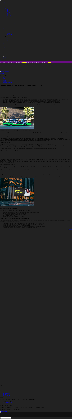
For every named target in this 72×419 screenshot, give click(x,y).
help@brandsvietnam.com (7, 402)
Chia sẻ (4, 77)
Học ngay (23, 62)
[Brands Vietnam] (3, 0)
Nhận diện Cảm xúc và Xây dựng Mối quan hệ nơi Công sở (12, 62)
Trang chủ (4, 80)
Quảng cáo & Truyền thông (7, 82)
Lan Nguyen (2, 73)
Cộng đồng (5, 81)
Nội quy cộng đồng (6, 395)
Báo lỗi (4, 78)
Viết (1, 60)
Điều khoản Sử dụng (6, 393)
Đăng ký (4, 58)
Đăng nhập (5, 57)
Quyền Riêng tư (5, 394)
